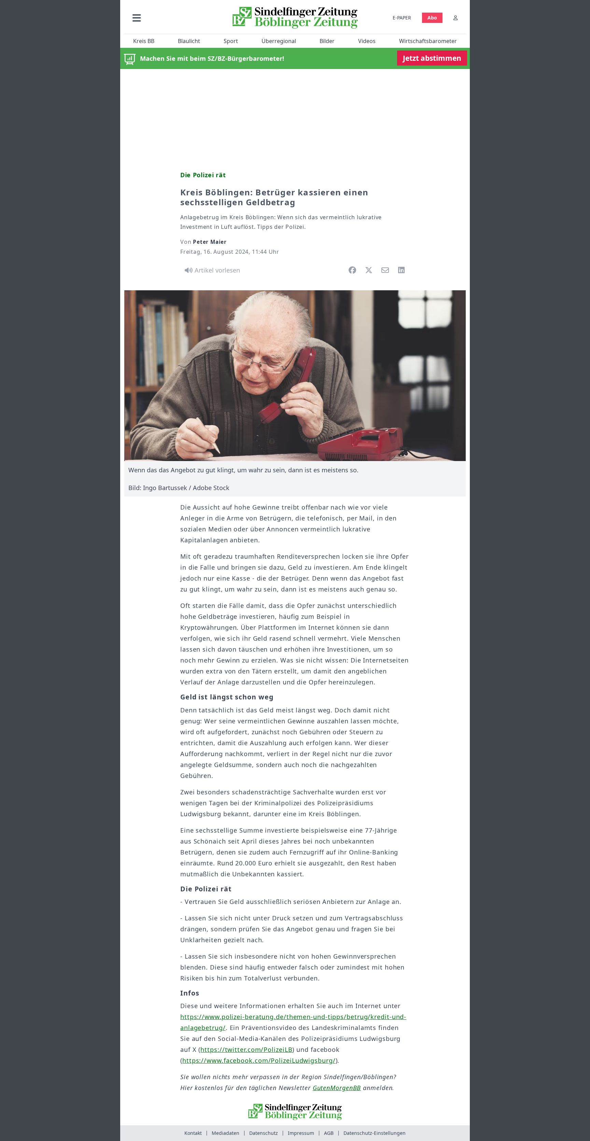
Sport (231, 41)
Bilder (327, 41)
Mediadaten (225, 1133)
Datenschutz (263, 1133)
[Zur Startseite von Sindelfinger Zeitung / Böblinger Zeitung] (295, 18)
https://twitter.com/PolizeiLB (246, 1049)
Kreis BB (143, 41)
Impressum (301, 1133)
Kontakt (193, 1133)
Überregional (279, 41)
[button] (173, 17)
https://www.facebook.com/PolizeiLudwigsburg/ (259, 1060)
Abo (432, 17)
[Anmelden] (455, 17)
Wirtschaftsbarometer (428, 41)
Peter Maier (210, 241)
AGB (329, 1133)
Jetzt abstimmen (432, 58)
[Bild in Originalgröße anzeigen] (295, 375)
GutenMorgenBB (337, 1088)
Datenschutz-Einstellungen (374, 1133)
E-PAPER (402, 17)
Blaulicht (189, 41)
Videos (367, 41)
